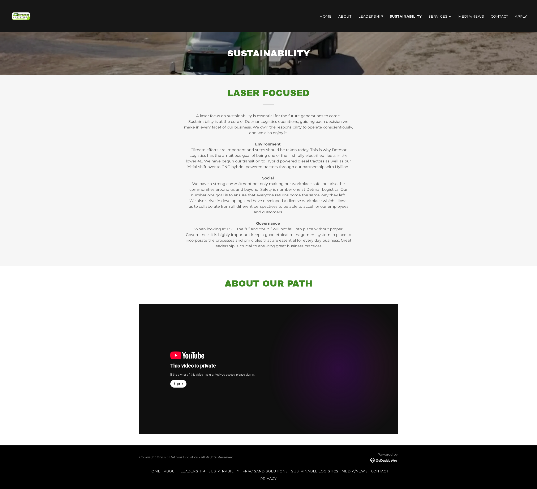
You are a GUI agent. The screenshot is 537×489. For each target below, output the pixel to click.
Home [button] (154, 471)
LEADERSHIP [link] (370, 16)
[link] (21, 15)
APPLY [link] (521, 16)
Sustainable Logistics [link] (314, 471)
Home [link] (326, 16)
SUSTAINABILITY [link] (406, 16)
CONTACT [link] (499, 16)
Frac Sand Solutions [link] (265, 471)
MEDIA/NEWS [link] (471, 16)
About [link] (345, 16)
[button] (440, 16)
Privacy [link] (268, 479)
